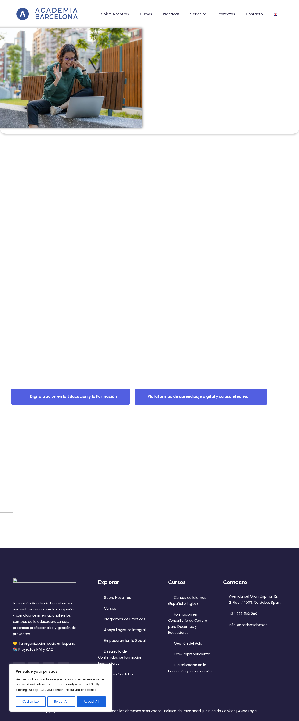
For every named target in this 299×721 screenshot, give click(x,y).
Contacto (254, 14)
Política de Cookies (219, 711)
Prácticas (171, 14)
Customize (30, 701)
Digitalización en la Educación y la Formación (73, 396)
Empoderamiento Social (125, 640)
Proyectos (226, 14)
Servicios (198, 14)
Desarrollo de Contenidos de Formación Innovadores (120, 657)
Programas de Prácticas (124, 619)
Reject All (61, 701)
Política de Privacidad (182, 711)
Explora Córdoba (118, 674)
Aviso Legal (247, 711)
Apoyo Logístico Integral (125, 630)
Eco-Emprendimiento (192, 654)
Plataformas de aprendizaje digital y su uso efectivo (198, 396)
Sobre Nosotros (115, 14)
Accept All (91, 701)
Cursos (146, 14)
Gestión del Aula (188, 643)
